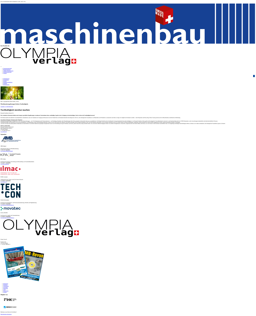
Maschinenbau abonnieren (6, 314)
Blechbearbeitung (7, 69)
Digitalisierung (6, 78)
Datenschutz (5, 290)
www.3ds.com (4, 131)
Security (5, 81)
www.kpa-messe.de (5, 164)
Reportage (11, 106)
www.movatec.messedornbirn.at (7, 217)
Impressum (5, 288)
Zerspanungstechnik (7, 68)
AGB (4, 289)
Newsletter (5, 287)
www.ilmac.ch (4, 181)
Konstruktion (6, 79)
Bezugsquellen (6, 84)
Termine (5, 73)
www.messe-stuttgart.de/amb (7, 151)
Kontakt (5, 292)
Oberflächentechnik (7, 72)
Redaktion (5, 284)
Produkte (5, 83)
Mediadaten (5, 283)
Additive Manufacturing (8, 70)
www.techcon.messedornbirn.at (7, 205)
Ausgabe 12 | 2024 (5, 106)
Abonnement (6, 286)
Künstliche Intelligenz (7, 82)
